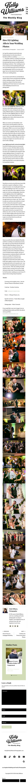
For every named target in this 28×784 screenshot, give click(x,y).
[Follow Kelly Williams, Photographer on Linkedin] (15, 626)
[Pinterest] (19, 757)
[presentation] (14, 653)
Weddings (11, 37)
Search (3, 778)
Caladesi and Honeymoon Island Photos (20, 634)
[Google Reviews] (24, 761)
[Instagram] (5, 757)
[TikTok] (10, 757)
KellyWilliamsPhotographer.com (10, 313)
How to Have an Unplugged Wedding (8, 633)
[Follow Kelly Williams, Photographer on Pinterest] (17, 626)
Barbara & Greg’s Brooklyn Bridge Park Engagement (13, 663)
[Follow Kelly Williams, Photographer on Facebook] (10, 626)
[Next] (20, 661)
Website (4, 722)
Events (4, 37)
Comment (5, 691)
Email (3, 716)
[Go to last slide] (8, 661)
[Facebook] (14, 757)
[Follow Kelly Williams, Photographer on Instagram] (13, 626)
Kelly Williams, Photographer (10, 49)
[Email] (24, 757)
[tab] (11, 675)
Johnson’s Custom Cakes (14, 291)
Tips (7, 37)
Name (3, 709)
